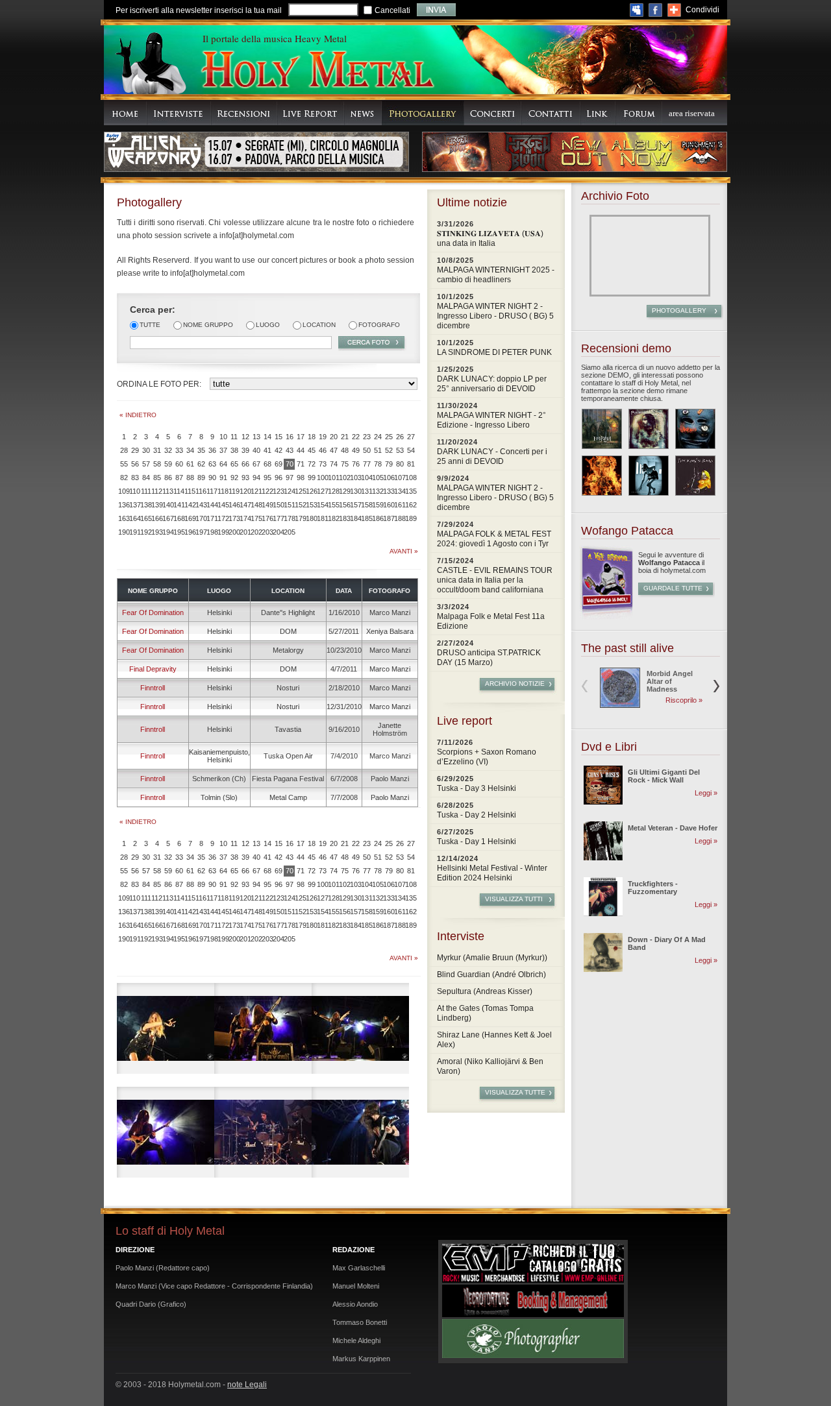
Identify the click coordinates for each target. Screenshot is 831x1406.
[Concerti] (492, 112)
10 (223, 437)
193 (156, 532)
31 (157, 450)
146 (234, 505)
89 (201, 477)
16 (289, 437)
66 (245, 464)
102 (344, 477)
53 (400, 450)
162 (410, 505)
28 (124, 450)
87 (179, 477)
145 (223, 505)
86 (168, 477)
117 (211, 491)
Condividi (702, 9)
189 (410, 518)
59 (168, 464)
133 (388, 491)
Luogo (268, 324)
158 (366, 505)
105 (377, 477)
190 (123, 532)
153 (311, 505)
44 (300, 450)
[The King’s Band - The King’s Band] (695, 475)
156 (344, 505)
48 (345, 450)
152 (300, 505)
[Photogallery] (423, 112)
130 (355, 491)
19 (323, 437)
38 (234, 450)
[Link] (597, 112)
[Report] (310, 112)
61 (190, 464)
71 (300, 464)
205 (289, 532)
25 (389, 437)
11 (234, 437)
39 (245, 450)
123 (278, 491)
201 (245, 532)
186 (377, 518)
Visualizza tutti (514, 899)
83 (135, 477)
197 (200, 532)
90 (212, 477)
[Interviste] (179, 112)
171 (211, 518)
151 (289, 505)
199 (223, 532)
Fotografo (379, 324)
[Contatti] (550, 112)
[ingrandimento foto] (165, 1028)
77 (367, 464)
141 (178, 505)
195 (178, 532)
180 (311, 518)
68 (267, 464)
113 (167, 491)
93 (245, 477)
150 (278, 505)
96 (278, 477)
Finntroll (152, 688)
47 (334, 450)
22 (356, 437)
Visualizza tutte (515, 1092)
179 (300, 518)
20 (334, 437)
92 (234, 477)
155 (333, 505)
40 (256, 450)
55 (124, 464)
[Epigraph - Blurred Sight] (602, 429)
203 (267, 532)
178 (289, 518)
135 (410, 491)
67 (256, 464)
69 (278, 464)
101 (333, 477)
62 (201, 464)
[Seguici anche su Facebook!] (655, 10)
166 (156, 518)
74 (334, 464)
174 (245, 518)
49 (356, 450)
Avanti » (404, 551)
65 (234, 464)
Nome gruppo (208, 324)
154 (322, 505)
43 (289, 450)
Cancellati (392, 10)
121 (256, 491)
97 (289, 477)
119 (234, 491)
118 (223, 491)
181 (322, 518)
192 (145, 532)
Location (319, 324)
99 (312, 477)
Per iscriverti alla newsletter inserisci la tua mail (199, 10)
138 (145, 505)
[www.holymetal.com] (317, 71)
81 (411, 464)
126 (311, 491)
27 (411, 437)
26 (400, 437)
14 (267, 437)
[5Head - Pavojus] (695, 429)
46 (323, 450)
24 (378, 437)
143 (200, 505)
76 (356, 464)
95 (267, 477)
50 (367, 450)
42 (278, 450)
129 (344, 491)
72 (312, 464)
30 (146, 450)
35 (201, 450)
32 (168, 450)
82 (124, 477)
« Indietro (137, 414)
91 (223, 477)
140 (167, 505)
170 (200, 518)
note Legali (247, 1384)
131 (366, 491)
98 (300, 477)
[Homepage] (125, 112)
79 (389, 464)
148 (256, 505)
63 (212, 464)
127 (322, 491)
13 (256, 437)
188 (399, 518)
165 (145, 518)
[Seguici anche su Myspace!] (636, 10)
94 (256, 477)
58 (157, 464)
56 (135, 464)
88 (190, 477)
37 (223, 450)
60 (179, 464)
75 (345, 464)
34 (190, 450)
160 (388, 505)
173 (234, 518)
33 (179, 450)
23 (367, 437)
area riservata (692, 113)
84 (146, 477)
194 (167, 532)
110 (134, 491)
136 (123, 505)
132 (377, 491)
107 (399, 477)
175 (256, 518)
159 (377, 505)
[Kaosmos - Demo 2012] (602, 475)
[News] (363, 112)
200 (234, 532)
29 (135, 450)
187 (388, 518)
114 (178, 491)
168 (178, 518)
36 (212, 450)
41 (267, 450)
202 (256, 532)
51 (378, 450)
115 (189, 491)
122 (267, 491)
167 (167, 518)
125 (300, 491)
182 (333, 518)
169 (189, 518)
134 (399, 491)
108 (410, 477)
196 (189, 532)
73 (323, 464)
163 (123, 518)
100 (322, 477)
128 (333, 491)
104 (366, 477)
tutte (150, 324)
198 (211, 532)
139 (156, 505)
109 (123, 491)
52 (389, 450)
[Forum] (638, 112)
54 (411, 450)
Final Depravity (153, 669)
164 (134, 518)
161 (399, 505)
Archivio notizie (515, 683)
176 (267, 518)
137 (134, 505)
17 (300, 437)
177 (278, 518)
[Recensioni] (244, 112)
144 (211, 505)
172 (223, 518)
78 (378, 464)
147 (245, 505)
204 (278, 532)
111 (146, 491)
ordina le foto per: (159, 384)
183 (344, 518)
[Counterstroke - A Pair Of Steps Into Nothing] (648, 475)
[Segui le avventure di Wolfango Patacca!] (606, 617)
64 (223, 464)
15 (278, 437)
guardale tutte (672, 588)
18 (312, 437)
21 (345, 437)
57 (146, 464)
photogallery (679, 310)
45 (312, 450)
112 (156, 491)
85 (157, 477)
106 (388, 477)
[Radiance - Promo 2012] (648, 429)
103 (355, 477)
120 (245, 491)
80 (400, 464)
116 (200, 491)
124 (289, 491)
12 (245, 437)
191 (134, 532)
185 (366, 518)
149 (267, 505)
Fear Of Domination (153, 612)
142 (189, 505)
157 (355, 505)
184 (355, 518)
